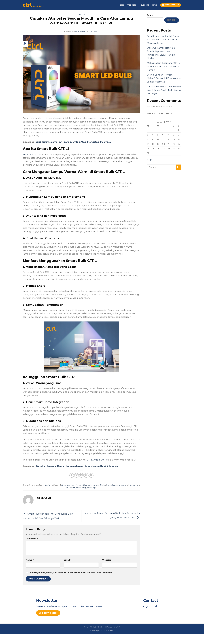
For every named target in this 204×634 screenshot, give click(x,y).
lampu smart (133, 485)
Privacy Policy (112, 627)
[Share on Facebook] (71, 475)
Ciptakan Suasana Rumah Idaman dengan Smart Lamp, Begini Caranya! (77, 466)
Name (30, 560)
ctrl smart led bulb (83, 485)
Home (121, 5)
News (154, 5)
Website (106, 560)
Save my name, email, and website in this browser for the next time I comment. (72, 572)
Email (67, 560)
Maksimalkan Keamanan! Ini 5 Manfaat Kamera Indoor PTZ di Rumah (163, 66)
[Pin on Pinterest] (86, 475)
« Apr (149, 159)
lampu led (110, 485)
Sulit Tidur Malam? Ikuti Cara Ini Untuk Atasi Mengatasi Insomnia (73, 142)
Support (145, 5)
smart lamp (81, 488)
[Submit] (178, 167)
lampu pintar (121, 485)
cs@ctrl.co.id (150, 606)
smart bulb (70, 488)
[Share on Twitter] (76, 475)
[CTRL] (33, 5)
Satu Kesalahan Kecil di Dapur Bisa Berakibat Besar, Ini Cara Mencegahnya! (163, 39)
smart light (92, 488)
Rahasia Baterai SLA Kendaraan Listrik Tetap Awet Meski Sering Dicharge (164, 90)
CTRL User (93, 31)
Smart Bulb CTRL (32, 154)
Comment (32, 538)
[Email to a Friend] (81, 475)
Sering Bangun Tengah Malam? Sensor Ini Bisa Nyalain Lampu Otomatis (164, 78)
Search (150, 15)
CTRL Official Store (97, 459)
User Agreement (93, 627)
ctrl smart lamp (68, 485)
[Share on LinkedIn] (91, 475)
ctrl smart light (99, 485)
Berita (81, 14)
